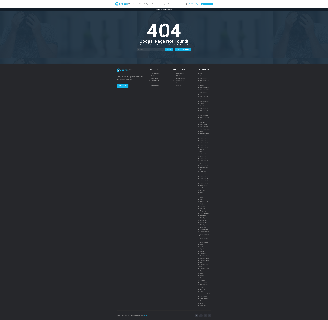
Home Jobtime (204, 110)
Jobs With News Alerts (203, 168)
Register (191, 4)
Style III (202, 249)
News (201, 303)
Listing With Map (204, 213)
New (201, 76)
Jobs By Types (204, 201)
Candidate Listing (180, 78)
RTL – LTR (202, 122)
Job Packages (155, 73)
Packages (163, 4)
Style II (201, 246)
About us (178, 83)
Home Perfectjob (204, 80)
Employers (147, 4)
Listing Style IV (204, 143)
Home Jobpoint (204, 78)
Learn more (122, 85)
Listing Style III (203, 140)
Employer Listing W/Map (203, 235)
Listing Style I (203, 136)
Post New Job (155, 76)
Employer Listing (155, 83)
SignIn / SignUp (204, 298)
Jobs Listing (154, 78)
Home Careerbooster (205, 83)
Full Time (202, 206)
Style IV (202, 251)
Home (134, 4)
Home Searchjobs (205, 101)
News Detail (203, 305)
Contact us (178, 85)
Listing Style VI (204, 147)
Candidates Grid (180, 80)
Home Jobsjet (203, 119)
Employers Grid (155, 85)
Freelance (202, 204)
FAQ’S (201, 291)
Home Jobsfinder (204, 117)
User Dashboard (180, 73)
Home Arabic (203, 124)
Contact (202, 301)
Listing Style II (203, 138)
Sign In (198, 4)
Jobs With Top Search (203, 150)
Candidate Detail (204, 268)
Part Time (202, 208)
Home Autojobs (204, 96)
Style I (201, 244)
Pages (170, 4)
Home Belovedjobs (205, 129)
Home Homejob (204, 106)
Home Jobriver (204, 99)
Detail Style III (203, 222)
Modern (202, 85)
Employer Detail (204, 242)
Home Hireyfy (203, 92)
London (202, 188)
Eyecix (145, 315)
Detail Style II (203, 220)
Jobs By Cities (203, 185)
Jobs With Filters (204, 133)
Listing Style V (203, 145)
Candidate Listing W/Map (203, 261)
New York (202, 190)
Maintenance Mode (205, 294)
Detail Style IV (203, 225)
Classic (202, 103)
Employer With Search (203, 239)
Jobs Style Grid (155, 80)
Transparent (203, 113)
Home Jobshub (204, 108)
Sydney (202, 197)
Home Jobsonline (204, 89)
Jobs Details (203, 215)
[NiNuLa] (123, 4)
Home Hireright (204, 115)
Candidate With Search (203, 265)
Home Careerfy (204, 126)
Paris (201, 192)
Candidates (155, 4)
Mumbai (202, 199)
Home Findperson (204, 87)
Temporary (203, 211)
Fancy (201, 94)
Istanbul (202, 194)
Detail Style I (203, 218)
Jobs (140, 4)
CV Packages (179, 76)
